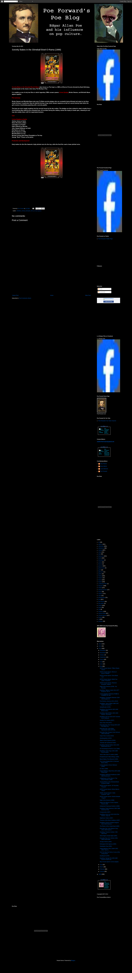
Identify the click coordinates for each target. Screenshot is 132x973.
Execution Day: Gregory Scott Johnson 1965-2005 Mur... (110, 733)
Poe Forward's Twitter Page (105, 238)
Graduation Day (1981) (106, 846)
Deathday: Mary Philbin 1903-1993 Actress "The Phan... (109, 713)
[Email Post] (33, 208)
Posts (100, 289)
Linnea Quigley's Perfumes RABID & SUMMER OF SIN (109, 694)
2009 (100, 874)
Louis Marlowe (104, 468)
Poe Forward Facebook (102, 170)
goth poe (100, 572)
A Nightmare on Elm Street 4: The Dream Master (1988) (108, 779)
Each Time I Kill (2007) (106, 722)
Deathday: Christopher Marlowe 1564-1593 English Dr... (110, 698)
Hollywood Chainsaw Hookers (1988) (110, 806)
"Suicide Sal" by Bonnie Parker (108, 742)
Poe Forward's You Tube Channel (107, 420)
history (100, 576)
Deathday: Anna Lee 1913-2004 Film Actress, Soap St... (109, 815)
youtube (100, 621)
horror (32, 210)
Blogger (73, 960)
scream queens (37, 210)
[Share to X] (40, 209)
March (102, 867)
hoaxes (100, 577)
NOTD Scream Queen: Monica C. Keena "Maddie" (108, 672)
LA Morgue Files (102, 583)
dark (99, 554)
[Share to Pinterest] (44, 209)
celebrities (18, 210)
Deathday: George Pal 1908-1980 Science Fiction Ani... (109, 858)
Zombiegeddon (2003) (106, 738)
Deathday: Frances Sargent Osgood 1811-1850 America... (109, 823)
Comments (102, 292)
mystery (100, 593)
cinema (23, 210)
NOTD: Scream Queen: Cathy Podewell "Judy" (107, 793)
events (100, 562)
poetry (100, 605)
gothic (100, 573)
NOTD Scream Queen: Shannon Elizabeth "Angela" (108, 683)
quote (99, 607)
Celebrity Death (106, 431)
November (103, 652)
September (103, 657)
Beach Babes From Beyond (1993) (109, 759)
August (102, 659)
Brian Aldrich (103, 466)
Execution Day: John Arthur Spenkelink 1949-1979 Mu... (108, 729)
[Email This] (36, 209)
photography (101, 597)
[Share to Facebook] (42, 209)
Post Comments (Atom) (25, 298)
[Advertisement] (51, 278)
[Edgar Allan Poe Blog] (108, 100)
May (101, 666)
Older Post (88, 295)
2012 (100, 644)
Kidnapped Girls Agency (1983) (108, 844)
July (101, 661)
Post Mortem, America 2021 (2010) (109, 701)
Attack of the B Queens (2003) (107, 740)
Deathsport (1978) (104, 856)
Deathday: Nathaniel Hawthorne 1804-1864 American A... (110, 775)
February (102, 869)
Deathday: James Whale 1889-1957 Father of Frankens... (109, 704)
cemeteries (101, 548)
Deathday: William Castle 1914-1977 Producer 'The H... (109, 691)
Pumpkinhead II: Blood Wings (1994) (109, 756)
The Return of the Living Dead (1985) (109, 826)
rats (99, 609)
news (99, 595)
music (99, 591)
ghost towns (101, 568)
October (102, 655)
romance (100, 611)
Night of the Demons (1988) (107, 800)
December (103, 650)
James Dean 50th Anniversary (106, 453)
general (100, 566)
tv (98, 619)
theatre (100, 617)
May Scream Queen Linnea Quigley (109, 861)
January (102, 871)
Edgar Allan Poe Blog (102, 48)
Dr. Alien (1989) (104, 768)
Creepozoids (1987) (105, 812)
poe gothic (101, 603)
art (99, 542)
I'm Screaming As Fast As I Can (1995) (110, 748)
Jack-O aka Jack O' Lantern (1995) (109, 754)
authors (100, 544)
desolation (101, 560)
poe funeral (101, 601)
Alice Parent (103, 463)
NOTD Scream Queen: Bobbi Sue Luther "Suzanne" (108, 680)
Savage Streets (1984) (106, 841)
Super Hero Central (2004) (107, 736)
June (101, 664)
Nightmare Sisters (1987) (106, 818)
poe (99, 599)
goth (99, 570)
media (100, 587)
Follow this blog (108, 301)
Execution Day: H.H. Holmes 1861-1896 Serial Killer (109, 838)
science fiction (102, 613)
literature (100, 585)
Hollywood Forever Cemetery (106, 885)
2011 (100, 646)
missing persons (102, 589)
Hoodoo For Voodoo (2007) (107, 720)
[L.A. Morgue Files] (108, 392)
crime (99, 552)
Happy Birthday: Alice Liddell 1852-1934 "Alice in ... (109, 849)
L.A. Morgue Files (101, 338)
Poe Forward (103, 471)
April (101, 864)
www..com (104, 426)
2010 (100, 648)
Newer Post (15, 295)
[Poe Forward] (109, 231)
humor (100, 581)
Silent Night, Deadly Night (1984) (108, 835)
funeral (100, 564)
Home (51, 295)
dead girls (28, 210)
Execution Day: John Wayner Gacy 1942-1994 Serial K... (109, 829)
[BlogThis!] (38, 209)
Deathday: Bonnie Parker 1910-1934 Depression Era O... (109, 745)
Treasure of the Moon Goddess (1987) (110, 820)
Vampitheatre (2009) (105, 707)
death (99, 558)
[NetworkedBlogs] (108, 298)
